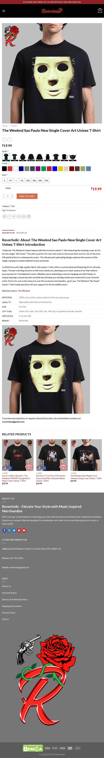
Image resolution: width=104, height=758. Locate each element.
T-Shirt (13, 126)
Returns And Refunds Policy (15, 599)
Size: (5, 175)
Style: (5, 151)
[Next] (102, 465)
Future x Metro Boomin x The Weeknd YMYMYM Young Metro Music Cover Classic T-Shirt (16, 478)
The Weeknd (11, 210)
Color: (5, 163)
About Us (6, 586)
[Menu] (3, 10)
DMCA (5, 619)
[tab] (8, 233)
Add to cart (27, 196)
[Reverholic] (52, 11)
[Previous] (2, 465)
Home (4, 126)
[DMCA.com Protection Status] (33, 748)
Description (8, 233)
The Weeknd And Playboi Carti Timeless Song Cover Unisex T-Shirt (86, 477)
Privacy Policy (8, 612)
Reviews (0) (21, 233)
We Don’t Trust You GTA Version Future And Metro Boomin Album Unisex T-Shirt (50, 478)
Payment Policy (9, 592)
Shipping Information (12, 606)
